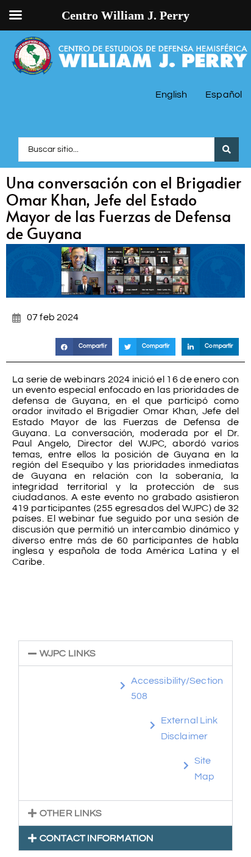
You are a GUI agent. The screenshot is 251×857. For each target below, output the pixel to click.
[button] (84, 347)
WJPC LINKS (68, 653)
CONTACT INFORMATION (97, 838)
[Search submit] (226, 149)
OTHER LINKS (71, 813)
